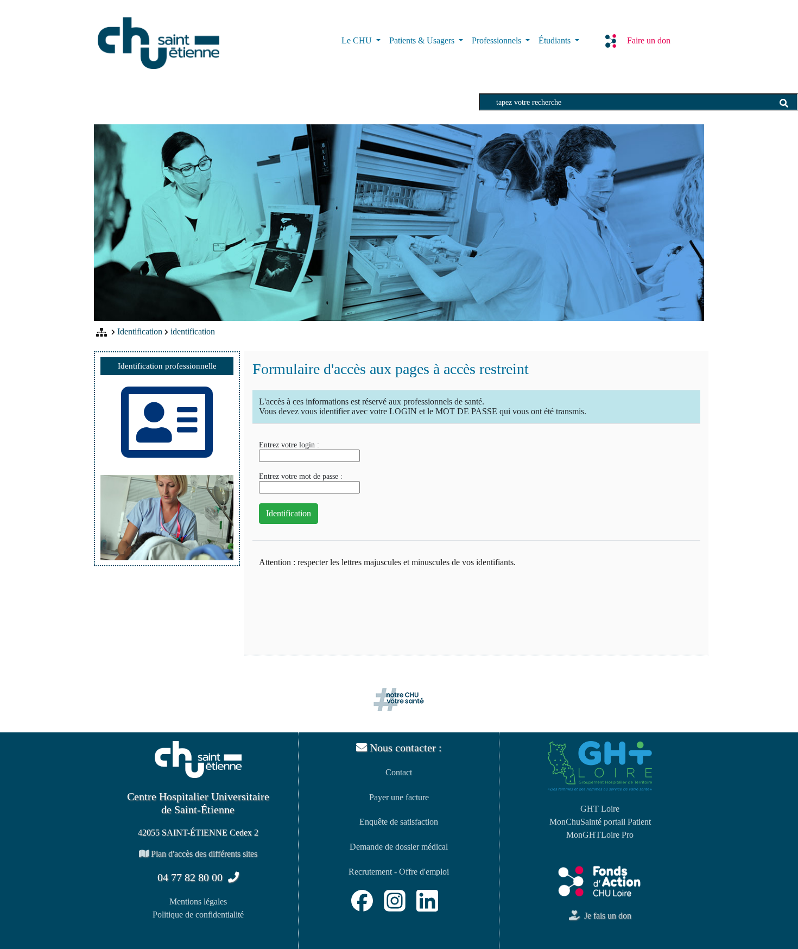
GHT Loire (599, 808)
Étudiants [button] (556, 40)
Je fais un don (605, 915)
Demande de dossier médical (399, 846)
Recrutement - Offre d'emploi (399, 871)
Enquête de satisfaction (398, 821)
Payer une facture (399, 797)
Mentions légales (198, 901)
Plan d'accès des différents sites (203, 853)
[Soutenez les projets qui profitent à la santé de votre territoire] (600, 880)
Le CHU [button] (357, 40)
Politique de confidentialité (198, 914)
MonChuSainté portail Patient (600, 821)
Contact (398, 772)
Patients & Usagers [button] (423, 40)
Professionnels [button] (497, 40)
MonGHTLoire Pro (600, 834)
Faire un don (648, 40)
